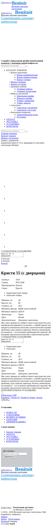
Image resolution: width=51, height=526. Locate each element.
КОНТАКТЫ (12, 441)
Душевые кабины (24, 89)
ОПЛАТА (10, 434)
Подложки (21, 117)
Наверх (4, 517)
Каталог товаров (13, 432)
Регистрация (14, 519)
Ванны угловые (24, 80)
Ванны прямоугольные (27, 77)
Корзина (4, 521)
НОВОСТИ (11, 412)
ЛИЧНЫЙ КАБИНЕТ (16, 422)
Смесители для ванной (27, 108)
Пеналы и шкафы (24, 98)
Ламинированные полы (27, 115)
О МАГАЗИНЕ (13, 415)
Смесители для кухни (26, 110)
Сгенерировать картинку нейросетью (17, 19)
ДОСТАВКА (12, 437)
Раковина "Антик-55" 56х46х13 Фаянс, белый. (22, 397)
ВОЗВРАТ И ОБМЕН (16, 417)
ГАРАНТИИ (11, 419)
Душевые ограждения (26, 91)
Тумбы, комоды (24, 103)
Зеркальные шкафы (25, 96)
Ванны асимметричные (27, 75)
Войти (4, 519)
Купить (4, 263)
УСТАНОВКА (12, 439)
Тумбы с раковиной (25, 101)
